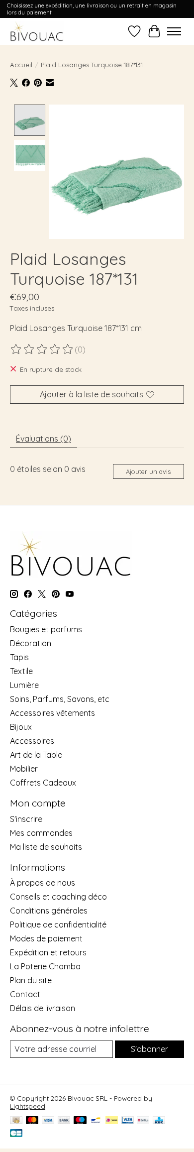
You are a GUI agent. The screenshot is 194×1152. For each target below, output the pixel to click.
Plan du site (31, 980)
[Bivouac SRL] (37, 31)
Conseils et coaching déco (58, 897)
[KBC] (159, 1121)
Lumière (24, 685)
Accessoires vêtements (52, 713)
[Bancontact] (96, 1121)
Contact (25, 994)
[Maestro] (80, 1121)
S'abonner (149, 1049)
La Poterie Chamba (45, 966)
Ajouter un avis (148, 471)
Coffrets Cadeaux (43, 783)
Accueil (21, 65)
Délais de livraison (42, 1008)
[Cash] (16, 1121)
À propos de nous (42, 883)
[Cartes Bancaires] (16, 1134)
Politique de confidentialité (58, 924)
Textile (21, 671)
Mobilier (24, 769)
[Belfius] (143, 1121)
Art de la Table (36, 755)
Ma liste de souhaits (46, 847)
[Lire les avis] (42, 349)
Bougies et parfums (46, 629)
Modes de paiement (46, 938)
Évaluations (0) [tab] (43, 439)
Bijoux (21, 727)
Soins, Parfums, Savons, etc (59, 699)
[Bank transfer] (64, 1121)
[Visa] (48, 1121)
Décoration (30, 643)
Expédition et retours (48, 952)
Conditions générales (49, 911)
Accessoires (32, 741)
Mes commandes (41, 833)
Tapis (19, 657)
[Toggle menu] (174, 31)
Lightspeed (27, 1106)
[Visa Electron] (127, 1121)
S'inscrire (26, 819)
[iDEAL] (111, 1121)
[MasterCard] (32, 1121)
